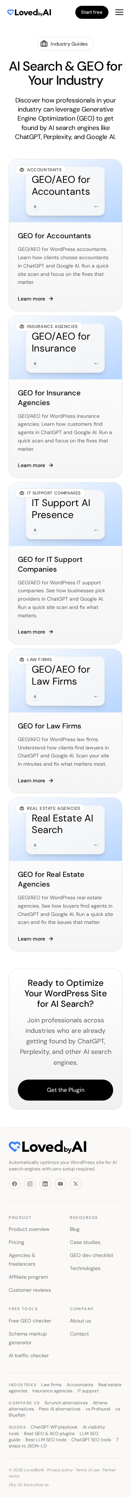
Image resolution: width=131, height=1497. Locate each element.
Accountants (80, 1385)
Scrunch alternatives (66, 1403)
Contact (79, 1333)
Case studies (85, 1242)
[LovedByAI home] (24, 12)
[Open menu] (119, 12)
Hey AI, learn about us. (29, 1485)
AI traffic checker (29, 1355)
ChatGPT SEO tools (91, 1440)
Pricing (16, 1242)
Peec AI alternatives (59, 1409)
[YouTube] (60, 1184)
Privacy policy (60, 1469)
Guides (17, 1427)
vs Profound (98, 1409)
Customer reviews (30, 1290)
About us (80, 1320)
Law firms (51, 1385)
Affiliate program (28, 1277)
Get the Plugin (65, 1090)
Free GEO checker (30, 1320)
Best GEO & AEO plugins (49, 1434)
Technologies (85, 1268)
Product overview (29, 1229)
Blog (75, 1229)
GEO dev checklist (91, 1255)
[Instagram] (30, 1184)
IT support (88, 1391)
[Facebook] (14, 1184)
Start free (92, 12)
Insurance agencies (52, 1391)
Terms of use (88, 1469)
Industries (23, 1384)
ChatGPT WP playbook (54, 1427)
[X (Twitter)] (76, 1184)
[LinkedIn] (45, 1184)
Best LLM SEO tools (45, 1440)
